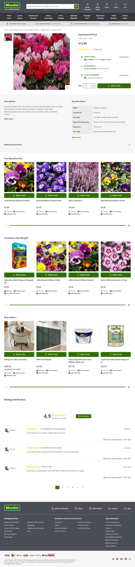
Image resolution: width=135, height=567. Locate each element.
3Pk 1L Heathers (75, 201)
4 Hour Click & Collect (11, 528)
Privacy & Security (111, 534)
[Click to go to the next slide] (129, 225)
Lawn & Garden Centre (16, 30)
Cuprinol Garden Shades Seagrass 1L (115, 361)
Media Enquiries (111, 543)
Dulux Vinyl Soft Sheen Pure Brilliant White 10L (80, 361)
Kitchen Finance (60, 531)
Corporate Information (113, 525)
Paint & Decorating (48, 17)
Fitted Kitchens (114, 17)
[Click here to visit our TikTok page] (113, 559)
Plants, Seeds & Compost (32, 30)
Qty (80, 86)
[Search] (76, 6)
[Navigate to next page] (83, 487)
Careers (108, 528)
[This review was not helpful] (128, 439)
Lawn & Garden (19, 17)
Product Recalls (83, 525)
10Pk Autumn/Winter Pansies (17, 201)
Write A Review (83, 416)
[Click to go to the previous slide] (6, 225)
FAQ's (57, 525)
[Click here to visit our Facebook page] (117, 559)
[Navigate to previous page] (52, 487)
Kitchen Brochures (84, 522)
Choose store (124, 57)
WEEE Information (111, 540)
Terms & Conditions (112, 522)
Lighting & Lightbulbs (73, 17)
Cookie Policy (110, 531)
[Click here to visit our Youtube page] (121, 559)
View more (8, 119)
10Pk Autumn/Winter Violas (48, 280)
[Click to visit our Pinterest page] (126, 559)
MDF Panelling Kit (43, 360)
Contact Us (58, 522)
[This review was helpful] (125, 439)
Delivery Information (11, 522)
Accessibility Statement (113, 537)
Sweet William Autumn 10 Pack (114, 280)
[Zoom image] (67, 87)
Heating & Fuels (87, 17)
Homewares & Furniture (33, 17)
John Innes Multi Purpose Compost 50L (19, 281)
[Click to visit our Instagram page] (130, 559)
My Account (8, 531)
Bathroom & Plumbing (100, 17)
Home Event (9, 17)
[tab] (8, 37)
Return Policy (9, 525)
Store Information (61, 528)
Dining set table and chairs (15, 360)
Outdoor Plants (45, 30)
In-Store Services (84, 528)
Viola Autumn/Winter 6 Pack (113, 201)
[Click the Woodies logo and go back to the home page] (12, 6)
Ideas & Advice (125, 17)
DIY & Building (61, 17)
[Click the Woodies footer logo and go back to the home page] (12, 509)
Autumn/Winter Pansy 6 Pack (48, 201)
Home (6, 30)
